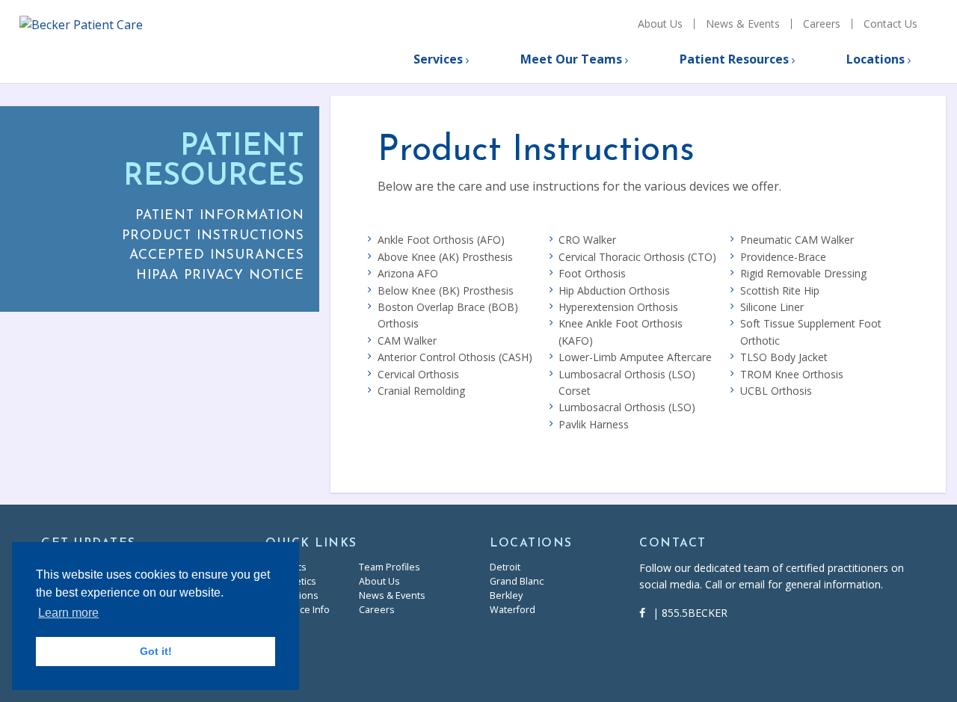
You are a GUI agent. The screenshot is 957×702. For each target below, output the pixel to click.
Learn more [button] (68, 612)
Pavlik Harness (593, 424)
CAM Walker (407, 340)
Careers (821, 24)
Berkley (506, 595)
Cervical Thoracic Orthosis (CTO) (637, 257)
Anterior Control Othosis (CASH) (455, 357)
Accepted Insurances (216, 255)
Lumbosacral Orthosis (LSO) (626, 407)
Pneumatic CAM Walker (797, 240)
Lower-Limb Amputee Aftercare (635, 357)
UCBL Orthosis (776, 391)
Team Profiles (389, 567)
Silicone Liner (772, 307)
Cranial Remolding (421, 391)
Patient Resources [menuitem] (734, 59)
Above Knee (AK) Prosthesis (445, 257)
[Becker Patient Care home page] (120, 40)
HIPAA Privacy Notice (220, 275)
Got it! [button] (156, 651)
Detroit (505, 567)
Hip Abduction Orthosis (614, 290)
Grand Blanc (517, 581)
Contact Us (890, 24)
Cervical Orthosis (418, 374)
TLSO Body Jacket (784, 357)
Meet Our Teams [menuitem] (571, 59)
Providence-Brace (783, 257)
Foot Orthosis (592, 273)
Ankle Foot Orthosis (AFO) (441, 240)
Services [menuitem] (438, 59)
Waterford (512, 609)
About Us (660, 24)
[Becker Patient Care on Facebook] (646, 613)
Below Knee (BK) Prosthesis (446, 290)
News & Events (743, 24)
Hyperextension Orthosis (618, 307)
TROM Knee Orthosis (791, 374)
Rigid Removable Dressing (803, 273)
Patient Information (219, 215)
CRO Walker (587, 240)
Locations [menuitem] (875, 59)
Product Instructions (213, 236)
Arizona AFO (408, 273)
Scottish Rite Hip (779, 290)
